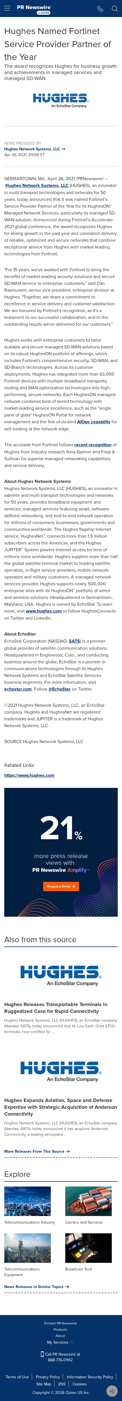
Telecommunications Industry (29, 1222)
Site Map (43, 1384)
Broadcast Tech (78, 1269)
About (60, 1335)
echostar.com (18, 689)
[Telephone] (100, 8)
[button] (61, 100)
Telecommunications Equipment (22, 1272)
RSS (62, 1384)
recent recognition (93, 444)
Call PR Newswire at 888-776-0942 (62, 1357)
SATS (74, 641)
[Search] (115, 8)
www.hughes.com (44, 611)
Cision (71, 1392)
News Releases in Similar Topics (34, 1286)
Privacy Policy (48, 1377)
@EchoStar (60, 689)
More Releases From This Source (34, 1151)
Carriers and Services (84, 1222)
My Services (58, 1342)
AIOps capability (93, 421)
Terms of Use (17, 1377)
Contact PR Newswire (60, 1323)
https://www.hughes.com (29, 775)
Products (60, 1329)
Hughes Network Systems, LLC (37, 185)
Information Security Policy (90, 1377)
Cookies (80, 1384)
